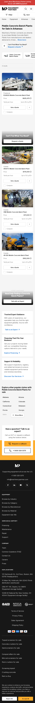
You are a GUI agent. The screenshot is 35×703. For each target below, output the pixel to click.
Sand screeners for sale (11, 648)
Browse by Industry (9, 499)
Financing (5, 525)
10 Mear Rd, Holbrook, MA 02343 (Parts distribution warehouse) (17, 581)
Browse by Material (9, 511)
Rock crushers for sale (10, 662)
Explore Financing (11, 353)
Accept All (25, 699)
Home (4, 19)
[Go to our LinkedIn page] (14, 485)
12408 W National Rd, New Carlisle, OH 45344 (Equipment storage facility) (16, 594)
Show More (19, 415)
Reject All (9, 699)
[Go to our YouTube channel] (21, 485)
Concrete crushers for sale (12, 644)
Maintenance (6, 529)
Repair (4, 533)
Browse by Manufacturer (11, 507)
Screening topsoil (8, 668)
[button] (17, 94)
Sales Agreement (17, 620)
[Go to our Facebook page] (8, 485)
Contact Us (6, 556)
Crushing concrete (9, 672)
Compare (10, 112)
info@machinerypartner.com (17, 479)
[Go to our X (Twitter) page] (27, 485)
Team (4, 548)
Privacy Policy (17, 616)
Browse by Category (9, 503)
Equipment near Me (9, 515)
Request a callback (19, 444)
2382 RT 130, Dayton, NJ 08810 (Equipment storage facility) (14, 588)
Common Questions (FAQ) (11, 552)
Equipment (14, 19)
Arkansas (24, 19)
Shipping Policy (17, 625)
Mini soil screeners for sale (12, 658)
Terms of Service (17, 611)
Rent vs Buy (6, 676)
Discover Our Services (13, 376)
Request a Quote (14, 47)
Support (5, 537)
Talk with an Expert (17, 301)
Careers (5, 560)
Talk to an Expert (11, 330)
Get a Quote (15, 107)
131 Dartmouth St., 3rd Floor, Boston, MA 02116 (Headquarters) (17, 575)
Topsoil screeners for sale (11, 640)
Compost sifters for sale (11, 654)
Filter (10, 15)
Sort (28, 15)
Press (4, 563)
